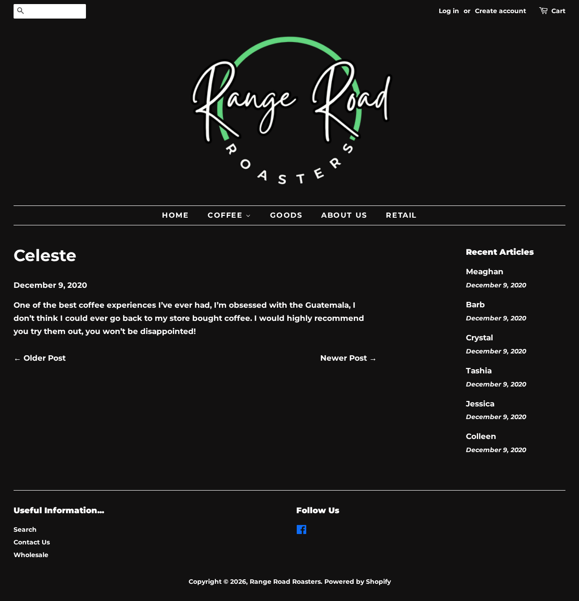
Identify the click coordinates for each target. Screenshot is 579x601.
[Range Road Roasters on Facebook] (301, 531)
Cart (558, 11)
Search (25, 529)
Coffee (227, 215)
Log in (449, 11)
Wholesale (31, 555)
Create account (500, 11)
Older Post (45, 358)
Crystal (479, 337)
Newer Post (343, 358)
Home (175, 215)
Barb (475, 304)
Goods (286, 215)
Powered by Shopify (357, 581)
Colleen (481, 436)
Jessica (480, 403)
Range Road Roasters (285, 581)
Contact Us (32, 542)
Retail (401, 215)
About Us (344, 215)
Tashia (479, 370)
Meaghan (484, 271)
